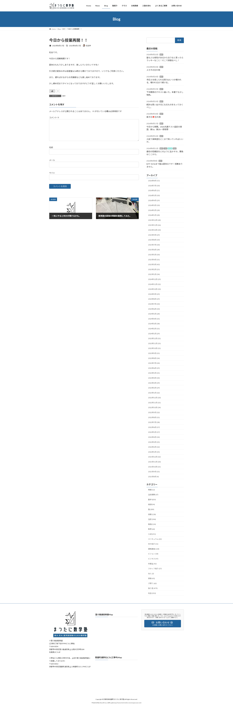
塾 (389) (151, 509)
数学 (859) (152, 499)
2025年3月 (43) (154, 264)
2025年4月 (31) (154, 259)
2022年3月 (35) (154, 442)
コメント (54, 117)
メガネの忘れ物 (153, 70)
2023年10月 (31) (154, 348)
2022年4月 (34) (154, 437)
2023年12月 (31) (154, 338)
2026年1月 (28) (154, 215)
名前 (51, 147)
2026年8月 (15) (154, 181)
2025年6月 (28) (154, 250)
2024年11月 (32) (154, 284)
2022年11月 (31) (154, 402)
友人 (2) (151, 573)
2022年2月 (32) (154, 447)
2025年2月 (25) (154, 269)
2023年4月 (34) (154, 378)
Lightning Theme (115, 703)
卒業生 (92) (152, 564)
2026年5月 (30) (154, 195)
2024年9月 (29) (154, 294)
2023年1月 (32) (154, 393)
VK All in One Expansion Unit (132, 703)
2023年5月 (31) (154, 373)
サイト (52, 173)
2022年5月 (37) (154, 432)
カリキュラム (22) (155, 539)
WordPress (103, 703)
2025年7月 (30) (154, 245)
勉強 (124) (152, 524)
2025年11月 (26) (154, 225)
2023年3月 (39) (154, 383)
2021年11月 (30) (154, 462)
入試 (165, 148)
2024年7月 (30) (154, 304)
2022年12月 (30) (154, 398)
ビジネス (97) (153, 559)
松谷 (174, 148)
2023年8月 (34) (154, 358)
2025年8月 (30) (154, 240)
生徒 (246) (152, 519)
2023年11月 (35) (154, 343)
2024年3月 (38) (154, 324)
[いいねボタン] (52, 91)
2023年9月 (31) (154, 353)
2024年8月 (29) (154, 299)
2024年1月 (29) (154, 333)
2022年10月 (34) (154, 407)
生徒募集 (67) (153, 495)
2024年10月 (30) (154, 289)
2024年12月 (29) (154, 279)
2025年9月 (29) (154, 235)
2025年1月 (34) (154, 274)
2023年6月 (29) (154, 368)
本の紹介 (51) (153, 544)
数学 (63, 96)
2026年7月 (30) (154, 185)
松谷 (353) (152, 593)
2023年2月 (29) (154, 388)
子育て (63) (152, 583)
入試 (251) (152, 534)
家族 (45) (151, 578)
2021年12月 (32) (154, 457)
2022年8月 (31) (154, 417)
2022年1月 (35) (154, 452)
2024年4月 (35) (154, 319)
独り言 (170, 148)
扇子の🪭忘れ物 (153, 117)
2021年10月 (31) (154, 467)
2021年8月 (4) (153, 476)
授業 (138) (152, 514)
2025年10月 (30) (154, 230)
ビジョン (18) (153, 554)
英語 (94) (151, 504)
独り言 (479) (153, 588)
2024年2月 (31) (154, 329)
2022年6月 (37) (154, 427)
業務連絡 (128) (153, 549)
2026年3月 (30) (154, 205)
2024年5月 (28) (154, 314)
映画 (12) (151, 490)
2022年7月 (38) (154, 422)
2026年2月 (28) (154, 210)
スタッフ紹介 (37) (155, 569)
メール (52, 160)
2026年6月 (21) (154, 190)
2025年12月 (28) (154, 220)
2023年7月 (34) (154, 363)
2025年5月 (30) (154, 255)
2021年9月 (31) (154, 472)
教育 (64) (151, 529)
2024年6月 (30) (154, 309)
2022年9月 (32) (154, 412)
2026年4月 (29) (154, 200)
